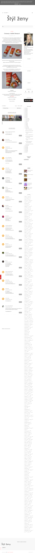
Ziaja (31, 530)
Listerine (30, 354)
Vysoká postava (30, 517)
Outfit (29, 402)
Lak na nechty (30, 340)
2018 (25, 117)
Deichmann (29, 249)
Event (25, 275)
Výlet (25, 517)
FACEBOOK (12, 96)
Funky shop (25, 288)
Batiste (30, 219)
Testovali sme (26, 494)
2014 (25, 149)
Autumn (25, 209)
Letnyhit (30, 347)
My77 (29, 380)
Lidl (28, 350)
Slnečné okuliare (26, 465)
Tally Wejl (25, 488)
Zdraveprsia (25, 527)
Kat (24, 320)
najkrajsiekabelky (30, 383)
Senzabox (25, 458)
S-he (24, 451)
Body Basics (29, 226)
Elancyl (30, 268)
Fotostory (25, 285)
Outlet (25, 403)
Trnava (25, 504)
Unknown (7, 168)
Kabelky (29, 317)
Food (30, 284)
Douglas (31, 262)
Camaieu (25, 235)
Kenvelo (31, 320)
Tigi (24, 497)
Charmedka (7, 177)
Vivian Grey (25, 513)
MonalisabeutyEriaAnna (10, 131)
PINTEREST (32, 92)
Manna (30, 360)
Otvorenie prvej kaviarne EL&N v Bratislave (30, 184)
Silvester (29, 462)
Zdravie (30, 527)
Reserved (25, 442)
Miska (6, 187)
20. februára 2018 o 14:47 (8, 253)
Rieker (25, 445)
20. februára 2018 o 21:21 (8, 272)
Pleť (31, 416)
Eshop (25, 272)
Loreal (29, 356)
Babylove (30, 213)
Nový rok (25, 393)
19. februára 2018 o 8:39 (8, 226)
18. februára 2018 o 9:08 (8, 140)
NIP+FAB (28, 392)
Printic (31, 428)
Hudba (25, 304)
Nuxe (29, 393)
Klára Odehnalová (9, 271)
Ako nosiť (25, 200)
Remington (29, 441)
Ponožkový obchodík (27, 422)
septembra (27, 119)
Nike (24, 392)
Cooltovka (30, 242)
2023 (25, 111)
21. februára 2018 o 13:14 (8, 281)
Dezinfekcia (25, 255)
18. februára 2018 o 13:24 (8, 188)
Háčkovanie (25, 298)
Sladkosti (29, 464)
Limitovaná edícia (26, 353)
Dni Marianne (26, 259)
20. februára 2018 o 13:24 (8, 236)
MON (25, 379)
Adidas (29, 196)
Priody (25, 429)
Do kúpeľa (31, 259)
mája (26, 124)
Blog (25, 226)
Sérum (29, 458)
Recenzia (25, 439)
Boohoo (25, 229)
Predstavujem (26, 426)
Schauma (25, 461)
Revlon (30, 442)
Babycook (25, 213)
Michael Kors (30, 370)
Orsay (25, 402)
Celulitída (25, 239)
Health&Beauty (26, 301)
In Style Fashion (26, 307)
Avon (29, 209)
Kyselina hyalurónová (27, 337)
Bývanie (25, 232)
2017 (25, 146)
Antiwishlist (26, 206)
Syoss (25, 484)
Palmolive (29, 403)
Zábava (30, 524)
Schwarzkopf (30, 461)
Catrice (25, 236)
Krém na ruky (26, 333)
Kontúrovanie (26, 327)
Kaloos (30, 318)
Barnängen (25, 219)
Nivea (31, 392)
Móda (25, 376)
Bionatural (30, 223)
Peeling (25, 412)
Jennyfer (30, 314)
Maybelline (25, 369)
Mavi (28, 366)
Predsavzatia (26, 425)
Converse (25, 242)
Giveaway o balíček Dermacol (29, 134)
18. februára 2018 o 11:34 (8, 169)
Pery (31, 412)
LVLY (25, 357)
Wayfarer (25, 520)
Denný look (25, 252)
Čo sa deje (30, 248)
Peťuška (7, 205)
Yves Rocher (26, 524)
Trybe (28, 504)
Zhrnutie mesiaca (26, 530)
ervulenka (7, 139)
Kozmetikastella (26, 331)
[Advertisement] (17, 7)
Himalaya (31, 301)
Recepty (30, 439)
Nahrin (25, 383)
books (29, 229)
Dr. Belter (25, 265)
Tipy (30, 497)
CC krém (29, 236)
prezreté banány (26, 428)
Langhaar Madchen (26, 343)
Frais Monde (30, 285)
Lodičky (25, 356)
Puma (25, 435)
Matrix (25, 366)
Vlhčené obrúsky (26, 514)
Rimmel (29, 445)
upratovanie (29, 507)
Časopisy (25, 245)
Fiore (28, 282)
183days (25, 196)
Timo (27, 497)
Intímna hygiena (26, 311)
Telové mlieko (26, 491)
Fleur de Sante (26, 284)
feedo (25, 281)
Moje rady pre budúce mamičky (29, 130)
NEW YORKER (29, 390)
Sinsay (25, 464)
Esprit (28, 272)
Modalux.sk (29, 376)
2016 (25, 147)
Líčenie (25, 350)
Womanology (26, 523)
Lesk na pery (26, 347)
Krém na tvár (26, 334)
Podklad (30, 419)
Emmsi (28, 271)
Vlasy (29, 513)
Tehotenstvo (30, 488)
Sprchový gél (26, 475)
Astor (30, 206)
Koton (31, 327)
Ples (28, 416)
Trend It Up (25, 501)
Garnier (30, 288)
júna (26, 123)
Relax (25, 441)
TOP (29, 498)
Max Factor (25, 367)
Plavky (31, 415)
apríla (26, 125)
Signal (25, 462)
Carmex (29, 235)
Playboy (25, 416)
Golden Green (26, 294)
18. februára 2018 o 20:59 (8, 217)
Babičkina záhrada (26, 210)
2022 (25, 112)
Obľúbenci (25, 396)
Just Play (25, 317)
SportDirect (26, 471)
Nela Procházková (9, 305)
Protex (29, 432)
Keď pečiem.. (29, 178)
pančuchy (25, 405)
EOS (31, 271)
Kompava (31, 324)
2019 (25, 116)
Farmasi (31, 275)
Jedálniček (25, 314)
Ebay (29, 265)
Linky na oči (25, 354)
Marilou (30, 363)
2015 (25, 148)
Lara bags (29, 344)
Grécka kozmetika (26, 295)
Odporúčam (26, 399)
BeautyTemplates (10, 552)
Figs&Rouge (29, 281)
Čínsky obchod (30, 245)
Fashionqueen (26, 278)
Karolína (7, 235)
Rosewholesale (26, 448)
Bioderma (25, 223)
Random (29, 438)
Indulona (25, 308)
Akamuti (25, 199)
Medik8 (30, 369)
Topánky (30, 500)
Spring (31, 477)
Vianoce (25, 510)
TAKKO (28, 487)
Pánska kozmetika (26, 406)
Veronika (7, 196)
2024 (25, 110)
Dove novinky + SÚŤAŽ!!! (5, 119)
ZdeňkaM (7, 288)
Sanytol (29, 455)
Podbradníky (26, 419)
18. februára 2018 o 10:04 (8, 148)
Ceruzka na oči (31, 239)
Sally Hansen (29, 451)
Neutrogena (30, 389)
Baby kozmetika (26, 212)
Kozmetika (25, 330)
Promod (25, 432)
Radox (25, 438)
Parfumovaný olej (26, 409)
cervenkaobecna (8, 225)
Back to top (30, 552)
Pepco (29, 412)
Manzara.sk (25, 363)
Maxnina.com (30, 367)
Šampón (29, 484)
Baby (31, 210)
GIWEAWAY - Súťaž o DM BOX (12, 119)
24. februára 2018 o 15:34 (8, 299)
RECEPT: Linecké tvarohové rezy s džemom (30, 188)
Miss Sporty (25, 373)
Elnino (25, 271)
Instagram (30, 308)
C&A (28, 232)
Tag (24, 487)
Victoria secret (30, 510)
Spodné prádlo (26, 468)
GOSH (30, 294)
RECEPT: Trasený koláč (31, 174)
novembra (27, 118)
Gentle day (25, 291)
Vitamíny (29, 511)
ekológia (25, 268)
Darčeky (25, 249)
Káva (27, 320)
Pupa (28, 435)
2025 (25, 109)
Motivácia (25, 380)
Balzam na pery (26, 216)
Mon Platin (28, 379)
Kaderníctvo (26, 318)
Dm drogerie (26, 258)
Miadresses (25, 370)
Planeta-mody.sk (26, 415)
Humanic (29, 304)
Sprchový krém (26, 477)
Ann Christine (26, 203)
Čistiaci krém (26, 248)
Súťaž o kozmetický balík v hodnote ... (18, 118)
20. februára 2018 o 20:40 (8, 262)
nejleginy (25, 389)
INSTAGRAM (29, 92)
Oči (29, 396)
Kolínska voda (26, 324)
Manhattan (25, 360)
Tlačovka (25, 498)
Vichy (25, 511)
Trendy (30, 501)
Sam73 (29, 452)
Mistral (30, 373)
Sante (25, 455)
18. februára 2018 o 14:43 (8, 206)
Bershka (25, 222)
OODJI (30, 399)
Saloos (25, 452)
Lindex (31, 353)
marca (26, 126)
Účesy (25, 507)
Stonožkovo (26, 478)
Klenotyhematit (26, 321)
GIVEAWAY (11, 31)
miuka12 (7, 243)
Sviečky (29, 481)
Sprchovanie (26, 474)
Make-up (28, 357)
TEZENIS (30, 494)
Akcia (29, 199)
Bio (28, 222)
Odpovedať (20, 135)
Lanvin (25, 344)
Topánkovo (25, 500)
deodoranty (30, 252)
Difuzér (30, 255)
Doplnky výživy (26, 262)
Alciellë (7, 252)
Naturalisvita (26, 386)
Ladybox (25, 340)
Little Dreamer (8, 157)
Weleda (29, 520)
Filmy (25, 282)
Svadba (25, 481)
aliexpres (30, 200)
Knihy (31, 321)
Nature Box (31, 386)
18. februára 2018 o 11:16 (8, 158)
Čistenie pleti (26, 246)
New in (25, 390)
